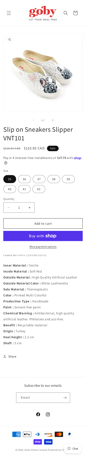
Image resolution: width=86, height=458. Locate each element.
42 (39, 189)
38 (54, 179)
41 (24, 189)
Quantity (8, 199)
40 (9, 189)
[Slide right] (53, 120)
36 (24, 179)
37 (39, 179)
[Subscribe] (65, 397)
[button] (9, 13)
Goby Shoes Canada (35, 449)
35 (9, 179)
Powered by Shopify (59, 449)
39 (68, 179)
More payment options (43, 246)
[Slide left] (33, 120)
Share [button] (12, 356)
